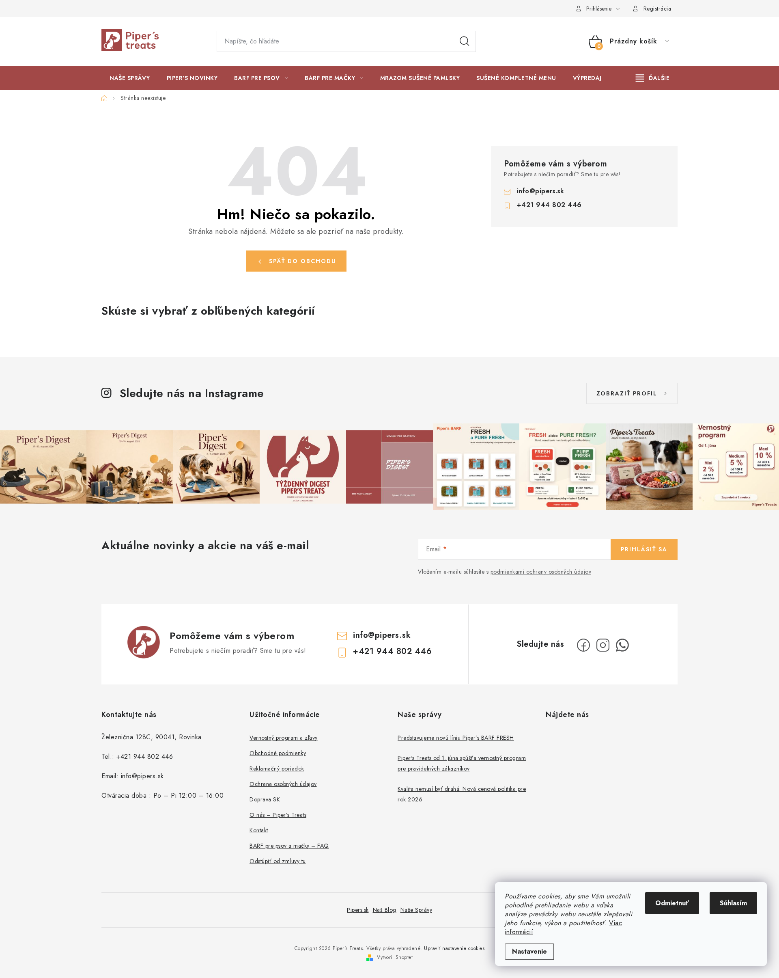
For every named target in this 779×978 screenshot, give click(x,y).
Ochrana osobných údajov (283, 784)
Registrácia (657, 8)
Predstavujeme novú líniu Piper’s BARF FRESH (456, 738)
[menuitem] (129, 78)
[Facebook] (583, 645)
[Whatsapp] (622, 645)
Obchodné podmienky (278, 753)
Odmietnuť (672, 903)
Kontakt (259, 830)
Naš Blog (384, 910)
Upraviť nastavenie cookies (454, 948)
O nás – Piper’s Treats (278, 815)
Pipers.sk (358, 910)
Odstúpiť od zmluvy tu (278, 861)
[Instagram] (602, 645)
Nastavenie (529, 951)
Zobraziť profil (626, 393)
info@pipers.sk (540, 191)
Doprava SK (265, 799)
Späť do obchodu (302, 261)
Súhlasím (733, 903)
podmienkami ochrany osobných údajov (541, 572)
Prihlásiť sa (644, 549)
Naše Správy (416, 910)
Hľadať (464, 41)
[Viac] (653, 78)
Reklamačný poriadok (277, 768)
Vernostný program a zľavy (284, 738)
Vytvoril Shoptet (395, 957)
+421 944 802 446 (549, 204)
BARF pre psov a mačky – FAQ (289, 846)
